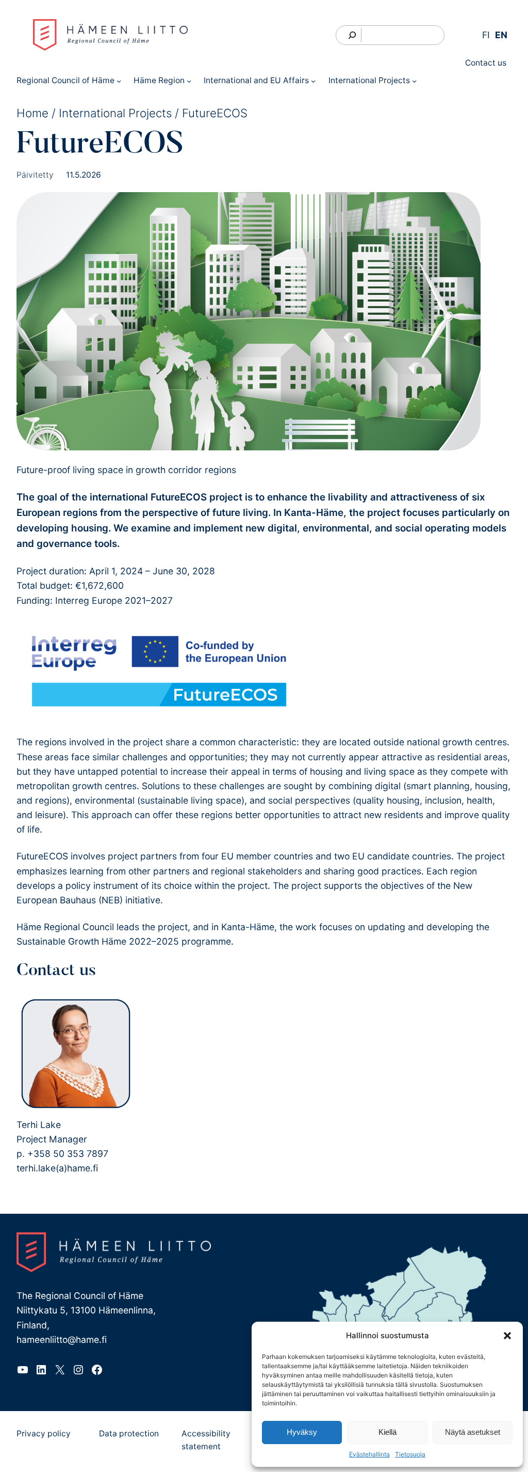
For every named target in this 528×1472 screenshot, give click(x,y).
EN (501, 34)
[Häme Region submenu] (189, 81)
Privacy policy (43, 1433)
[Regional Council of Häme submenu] (119, 81)
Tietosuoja (410, 1454)
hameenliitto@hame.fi (61, 1339)
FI (486, 34)
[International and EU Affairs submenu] (313, 81)
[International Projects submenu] (414, 81)
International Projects (115, 113)
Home (32, 113)
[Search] (352, 35)
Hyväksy (302, 1432)
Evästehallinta (369, 1454)
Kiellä (387, 1432)
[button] (507, 1335)
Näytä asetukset (472, 1432)
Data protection (129, 1433)
